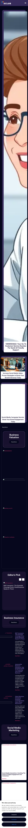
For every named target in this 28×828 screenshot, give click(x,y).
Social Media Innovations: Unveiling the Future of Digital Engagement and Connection (13, 774)
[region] (14, 814)
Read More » (17, 655)
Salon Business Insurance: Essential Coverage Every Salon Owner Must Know (19, 700)
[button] (25, 3)
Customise (14, 819)
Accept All (14, 814)
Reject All (14, 824)
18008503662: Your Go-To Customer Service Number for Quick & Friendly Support (15, 347)
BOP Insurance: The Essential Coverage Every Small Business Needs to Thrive (14, 587)
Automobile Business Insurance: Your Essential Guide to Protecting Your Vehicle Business (19, 669)
